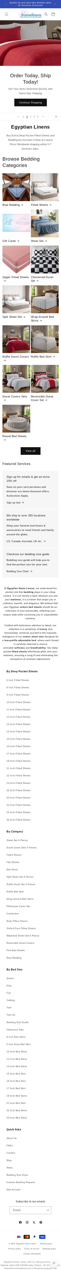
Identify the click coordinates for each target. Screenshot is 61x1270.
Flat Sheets (13, 862)
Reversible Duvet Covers (20, 943)
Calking (11, 1000)
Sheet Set (37, 241)
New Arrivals (13, 1189)
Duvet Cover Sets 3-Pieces (22, 847)
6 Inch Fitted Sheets (18, 680)
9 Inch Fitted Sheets (18, 694)
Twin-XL (11, 1014)
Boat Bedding (11, 204)
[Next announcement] (55, 4)
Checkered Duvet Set (42, 279)
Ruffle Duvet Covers (15, 356)
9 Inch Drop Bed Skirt (19, 1044)
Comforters (13, 913)
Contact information (32, 1254)
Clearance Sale (15, 1029)
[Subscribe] (47, 1210)
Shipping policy (49, 1249)
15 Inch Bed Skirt (16, 1073)
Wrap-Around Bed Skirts (42, 318)
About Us (12, 1138)
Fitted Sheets (39, 204)
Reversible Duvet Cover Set (42, 398)
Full (9, 993)
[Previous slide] (18, 116)
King (9, 985)
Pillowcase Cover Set (18, 906)
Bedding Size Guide (18, 1022)
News (10, 1167)
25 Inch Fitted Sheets (19, 790)
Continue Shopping (30, 102)
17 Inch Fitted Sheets (19, 753)
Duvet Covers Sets (14, 396)
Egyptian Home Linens (26, 1244)
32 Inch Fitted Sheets (19, 805)
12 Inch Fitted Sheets (19, 717)
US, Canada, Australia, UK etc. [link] (24, 541)
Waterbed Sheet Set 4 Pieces (23, 935)
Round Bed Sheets (14, 436)
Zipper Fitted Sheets (15, 277)
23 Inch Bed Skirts (17, 1117)
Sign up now (14, 502)
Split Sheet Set (12, 316)
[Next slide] (43, 116)
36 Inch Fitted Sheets (19, 819)
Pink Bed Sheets (16, 950)
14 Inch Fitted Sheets (19, 731)
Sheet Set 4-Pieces (17, 840)
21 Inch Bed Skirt (16, 1103)
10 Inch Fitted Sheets (19, 702)
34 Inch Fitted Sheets (19, 812)
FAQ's (10, 1145)
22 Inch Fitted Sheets (19, 775)
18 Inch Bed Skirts (17, 1095)
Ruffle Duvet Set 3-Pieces (21, 884)
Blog (9, 1160)
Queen (10, 978)
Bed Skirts (12, 869)
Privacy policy (14, 1249)
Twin (9, 1007)
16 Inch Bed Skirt (16, 1081)
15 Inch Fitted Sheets (19, 739)
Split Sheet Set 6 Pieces (20, 876)
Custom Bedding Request (21, 1182)
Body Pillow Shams (17, 921)
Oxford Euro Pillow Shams (21, 928)
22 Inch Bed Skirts (17, 1110)
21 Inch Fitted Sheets (19, 768)
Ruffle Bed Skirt (41, 356)
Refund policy (46, 1244)
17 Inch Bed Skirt (16, 1088)
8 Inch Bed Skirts (16, 1037)
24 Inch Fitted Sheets (19, 783)
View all (30, 450)
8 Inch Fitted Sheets (18, 687)
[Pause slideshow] (57, 116)
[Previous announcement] (6, 4)
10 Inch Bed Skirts (17, 1051)
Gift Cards (9, 241)
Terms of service (31, 1249)
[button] (6, 14)
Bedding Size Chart (18, 571)
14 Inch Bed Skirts (17, 1066)
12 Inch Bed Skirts (17, 1059)
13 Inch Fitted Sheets (19, 724)
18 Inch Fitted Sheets (19, 761)
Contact (11, 1153)
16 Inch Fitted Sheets (19, 746)
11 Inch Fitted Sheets (18, 709)
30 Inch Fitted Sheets (19, 797)
